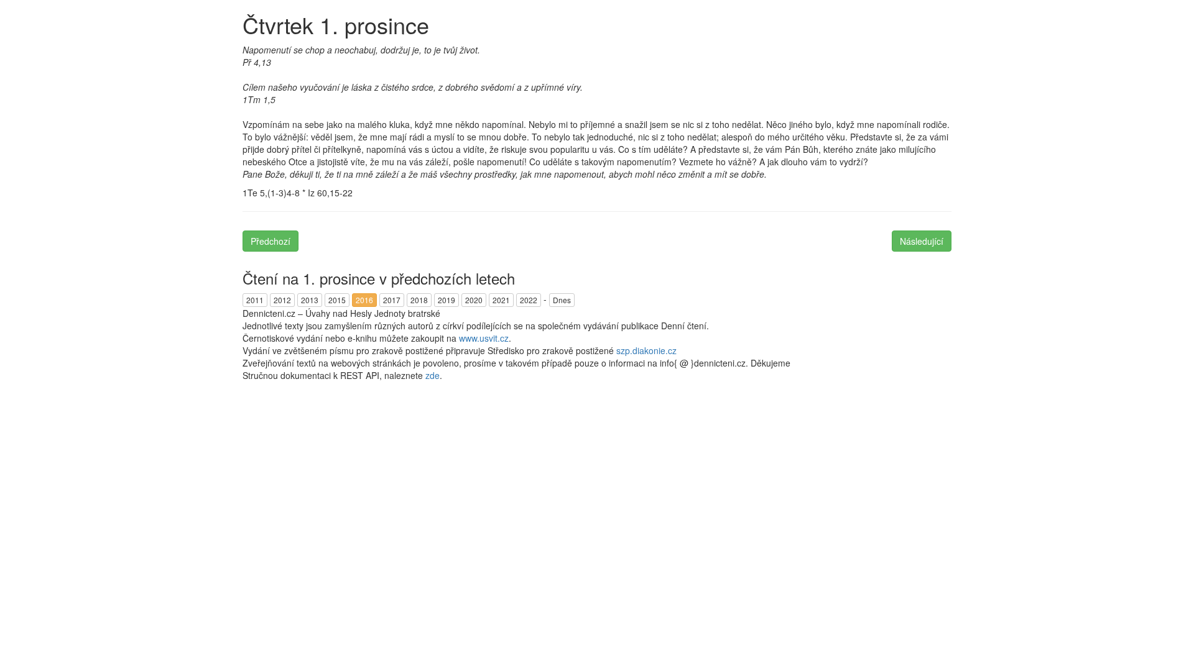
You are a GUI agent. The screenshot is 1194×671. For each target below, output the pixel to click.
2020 (474, 299)
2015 (337, 299)
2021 (501, 299)
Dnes (562, 299)
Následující (921, 241)
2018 (419, 299)
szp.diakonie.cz (646, 350)
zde (432, 375)
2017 (391, 299)
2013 (309, 299)
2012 (282, 299)
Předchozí (270, 241)
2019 (446, 299)
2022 (528, 299)
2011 (255, 299)
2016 (364, 299)
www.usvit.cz (484, 338)
